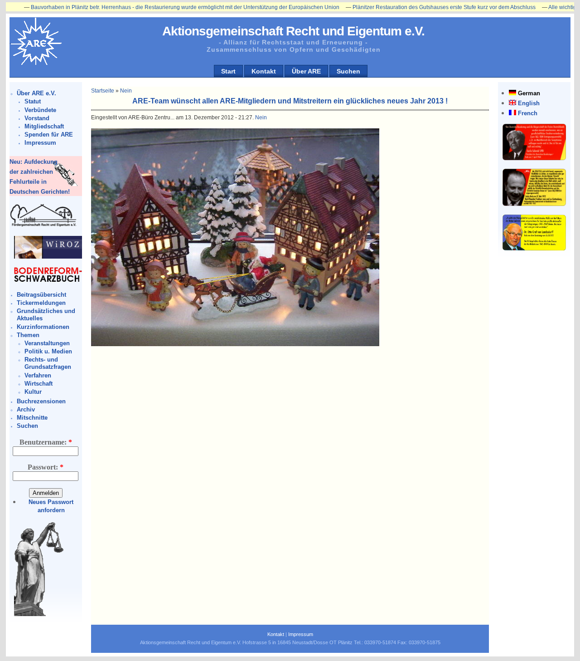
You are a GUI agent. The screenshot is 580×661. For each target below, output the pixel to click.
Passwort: (45, 467)
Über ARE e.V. (36, 93)
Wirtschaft (38, 383)
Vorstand (36, 118)
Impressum (40, 142)
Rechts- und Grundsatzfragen (47, 363)
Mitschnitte (32, 417)
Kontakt (263, 71)
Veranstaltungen (47, 343)
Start (228, 71)
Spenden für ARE (48, 134)
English (529, 103)
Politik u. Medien (48, 351)
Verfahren (37, 375)
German (529, 93)
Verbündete (40, 110)
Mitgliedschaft (44, 126)
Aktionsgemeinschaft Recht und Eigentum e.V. (293, 31)
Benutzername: (45, 442)
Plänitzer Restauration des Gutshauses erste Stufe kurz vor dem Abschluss (417, 7)
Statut (32, 101)
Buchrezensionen (41, 401)
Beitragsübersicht (41, 294)
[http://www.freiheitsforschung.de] (43, 225)
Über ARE (306, 71)
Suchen (348, 71)
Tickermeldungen (41, 302)
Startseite (102, 91)
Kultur (33, 391)
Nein (126, 91)
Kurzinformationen (43, 326)
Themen (28, 335)
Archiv (26, 409)
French (527, 113)
